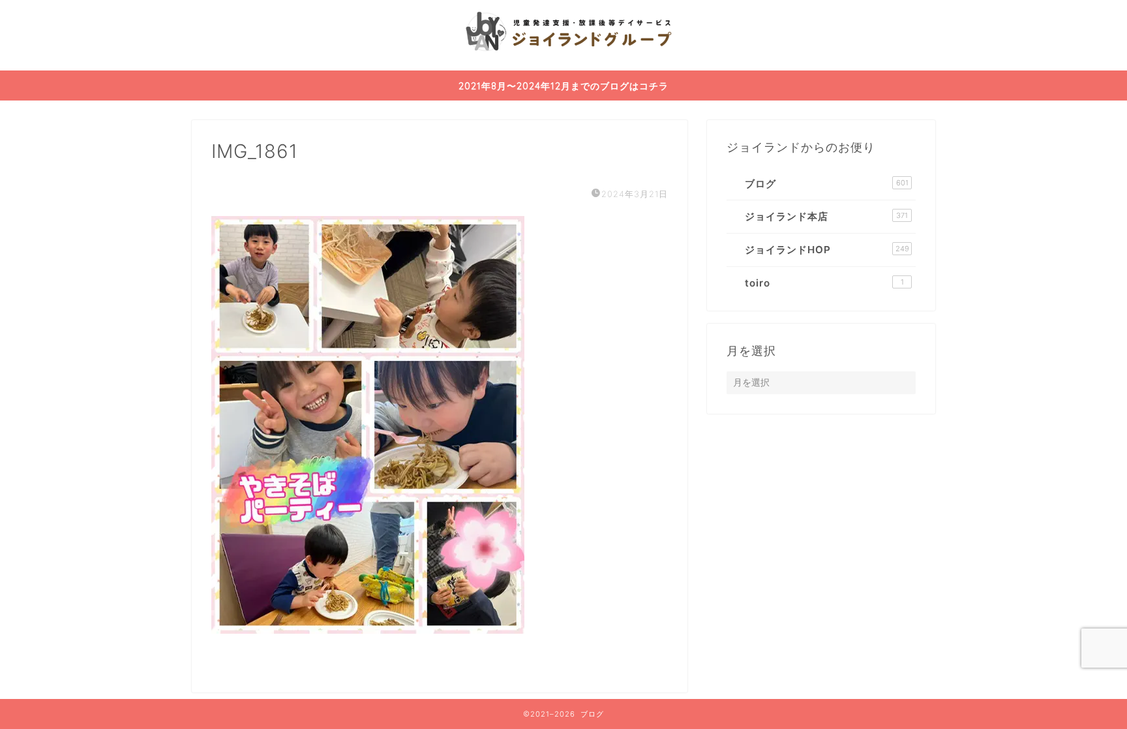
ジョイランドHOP (827, 249)
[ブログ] (563, 67)
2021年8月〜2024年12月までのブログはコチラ (563, 86)
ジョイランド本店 (826, 216)
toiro (824, 283)
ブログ (827, 184)
